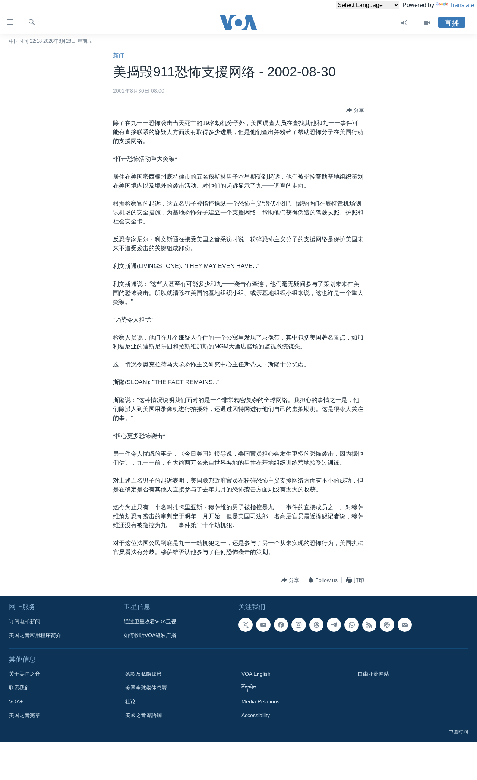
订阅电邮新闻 (24, 621)
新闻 (119, 55)
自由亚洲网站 (373, 674)
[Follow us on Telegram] (334, 625)
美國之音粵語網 (143, 715)
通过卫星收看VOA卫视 (150, 621)
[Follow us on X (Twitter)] (245, 625)
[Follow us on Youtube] (263, 625)
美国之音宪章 (24, 715)
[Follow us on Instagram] (298, 625)
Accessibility (255, 715)
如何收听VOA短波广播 (150, 635)
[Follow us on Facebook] (281, 625)
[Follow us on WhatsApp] (351, 625)
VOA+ (16, 701)
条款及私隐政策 (143, 674)
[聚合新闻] (369, 625)
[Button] (355, 110)
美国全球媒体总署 (146, 688)
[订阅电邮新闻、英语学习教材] (405, 625)
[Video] (427, 22)
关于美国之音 (24, 674)
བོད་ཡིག (248, 688)
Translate (461, 5)
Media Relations (260, 701)
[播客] (387, 625)
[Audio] (404, 22)
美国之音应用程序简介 (35, 635)
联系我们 (19, 688)
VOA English (256, 674)
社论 (130, 701)
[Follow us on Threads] (316, 625)
